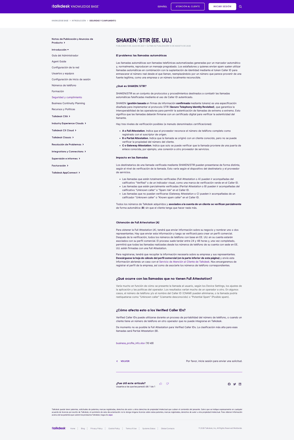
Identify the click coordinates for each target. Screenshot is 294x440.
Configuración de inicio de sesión (71, 79)
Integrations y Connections (67, 151)
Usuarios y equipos (63, 73)
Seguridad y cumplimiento (102, 20)
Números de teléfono (64, 85)
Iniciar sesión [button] (222, 6)
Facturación (59, 165)
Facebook (229, 384)
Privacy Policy (96, 428)
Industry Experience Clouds (68, 123)
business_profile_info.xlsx (130, 343)
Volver (125, 361)
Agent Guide (59, 61)
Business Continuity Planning (68, 103)
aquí (110, 415)
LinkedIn (240, 384)
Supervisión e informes (65, 158)
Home (72, 428)
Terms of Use (131, 428)
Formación (58, 91)
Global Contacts (167, 428)
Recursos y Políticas (63, 109)
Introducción (79, 20)
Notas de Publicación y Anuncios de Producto (72, 41)
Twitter (234, 384)
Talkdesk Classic (61, 137)
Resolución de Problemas (66, 144)
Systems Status (148, 428)
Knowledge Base (60, 20)
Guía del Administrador (65, 55)
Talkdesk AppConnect (64, 172)
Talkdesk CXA (60, 116)
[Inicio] (75, 6)
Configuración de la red (65, 67)
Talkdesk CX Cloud (63, 130)
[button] (161, 383)
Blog (83, 428)
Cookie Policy (114, 428)
